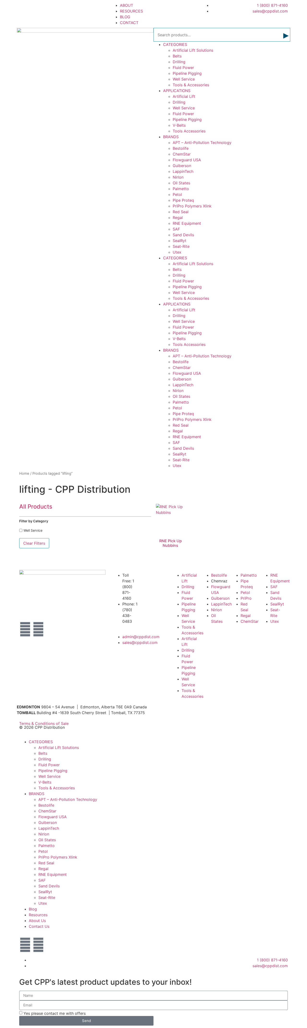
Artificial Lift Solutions (193, 50)
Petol (177, 194)
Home (24, 473)
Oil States (181, 183)
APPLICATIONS (176, 90)
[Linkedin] (38, 629)
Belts (177, 56)
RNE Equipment (187, 223)
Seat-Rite (181, 246)
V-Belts (179, 125)
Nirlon (178, 177)
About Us (37, 920)
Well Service (184, 79)
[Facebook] (25, 629)
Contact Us (39, 926)
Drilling (179, 61)
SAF (176, 229)
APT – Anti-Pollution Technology (202, 142)
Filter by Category (33, 521)
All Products (35, 506)
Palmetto (181, 188)
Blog (33, 909)
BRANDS (171, 136)
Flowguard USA (187, 159)
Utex (177, 252)
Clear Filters (34, 543)
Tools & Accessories (191, 84)
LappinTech (183, 171)
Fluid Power (183, 67)
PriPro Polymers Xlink (192, 206)
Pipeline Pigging (187, 73)
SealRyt (179, 240)
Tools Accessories (189, 131)
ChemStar (182, 154)
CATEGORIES (175, 44)
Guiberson (182, 165)
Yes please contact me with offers (55, 1013)
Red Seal (181, 211)
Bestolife (181, 148)
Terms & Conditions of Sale (45, 723)
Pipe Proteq (183, 200)
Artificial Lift (184, 96)
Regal (178, 217)
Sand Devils (183, 234)
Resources (38, 914)
